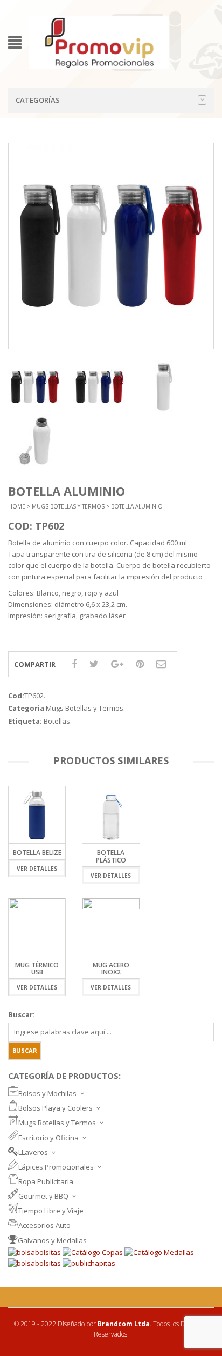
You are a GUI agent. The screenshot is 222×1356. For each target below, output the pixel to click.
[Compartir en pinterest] (140, 663)
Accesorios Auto (44, 1225)
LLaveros (33, 1152)
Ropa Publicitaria (45, 1181)
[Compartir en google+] (117, 663)
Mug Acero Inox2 (111, 968)
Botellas (57, 721)
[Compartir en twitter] (94, 663)
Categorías (38, 100)
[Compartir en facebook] (74, 663)
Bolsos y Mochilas (47, 1093)
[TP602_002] (35, 441)
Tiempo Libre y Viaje (51, 1210)
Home (16, 506)
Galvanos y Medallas (52, 1240)
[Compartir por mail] (161, 663)
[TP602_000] (35, 387)
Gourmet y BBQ (43, 1196)
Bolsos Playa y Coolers (55, 1108)
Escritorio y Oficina (48, 1138)
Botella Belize (37, 852)
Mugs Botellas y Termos (68, 506)
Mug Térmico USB (37, 968)
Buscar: (21, 1014)
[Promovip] (99, 41)
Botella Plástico (111, 856)
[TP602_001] (164, 387)
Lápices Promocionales (56, 1167)
